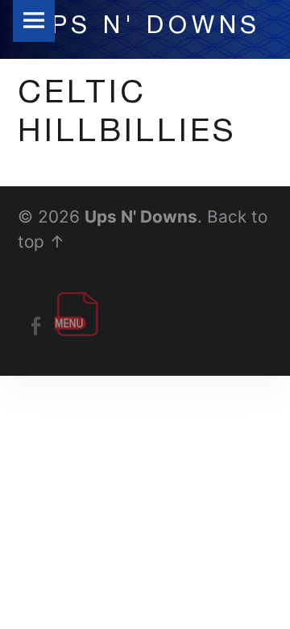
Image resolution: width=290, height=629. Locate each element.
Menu (34, 21)
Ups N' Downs (141, 216)
